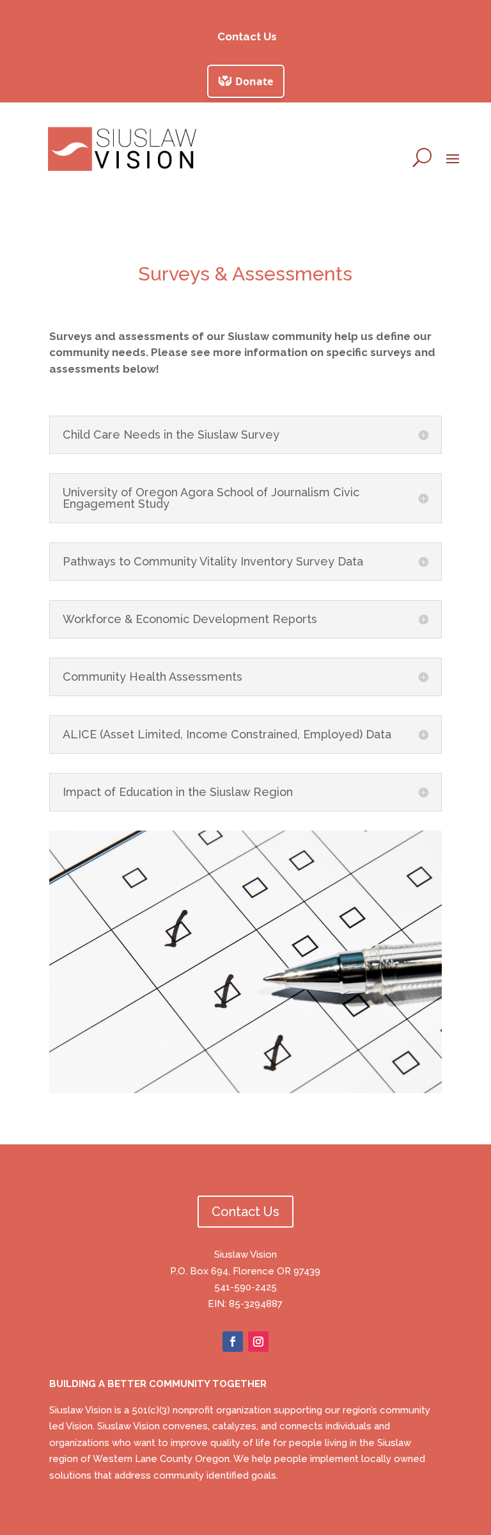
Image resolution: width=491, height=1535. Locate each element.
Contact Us (247, 36)
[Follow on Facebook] (232, 1341)
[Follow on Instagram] (258, 1341)
